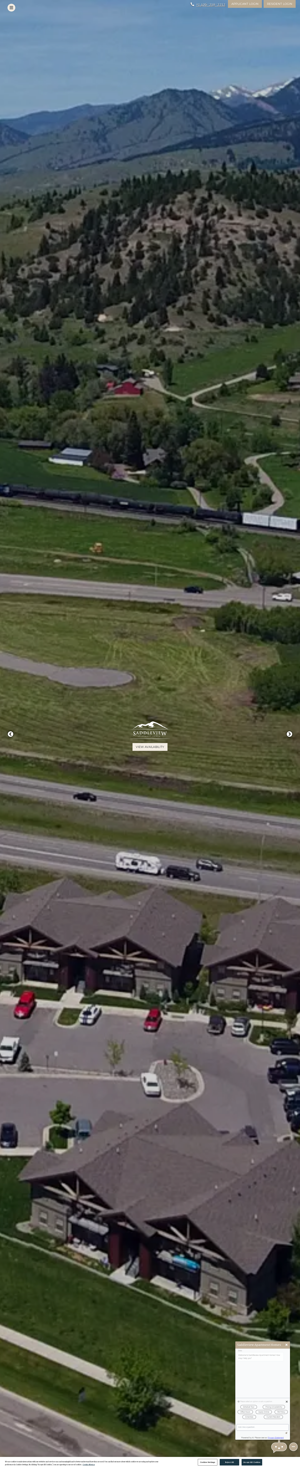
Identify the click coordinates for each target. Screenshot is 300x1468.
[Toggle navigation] (11, 8)
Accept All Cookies (251, 1462)
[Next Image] (289, 734)
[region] (150, 1462)
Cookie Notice (88, 1464)
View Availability (150, 747)
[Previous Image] (10, 734)
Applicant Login (246, 4)
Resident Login (281, 4)
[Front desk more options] (293, 1447)
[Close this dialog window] (286, 1345)
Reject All (229, 1462)
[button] (279, 1447)
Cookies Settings (207, 1462)
